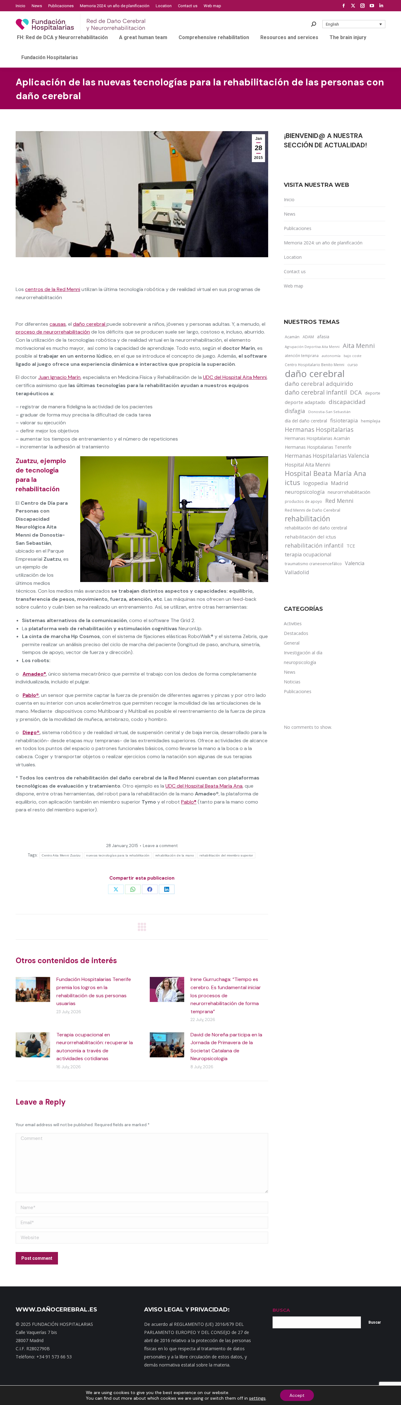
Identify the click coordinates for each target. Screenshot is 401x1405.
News (289, 214)
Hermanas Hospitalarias (319, 430)
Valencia (354, 563)
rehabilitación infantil (314, 545)
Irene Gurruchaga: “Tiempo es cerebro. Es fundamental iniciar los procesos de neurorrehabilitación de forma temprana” (225, 995)
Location (293, 257)
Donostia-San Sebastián (329, 411)
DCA (356, 392)
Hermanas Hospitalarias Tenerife (318, 447)
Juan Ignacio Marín (59, 377)
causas (57, 324)
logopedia (315, 483)
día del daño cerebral (306, 421)
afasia (323, 337)
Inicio (289, 199)
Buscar (374, 1322)
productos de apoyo (303, 501)
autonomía (331, 355)
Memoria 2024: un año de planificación (323, 243)
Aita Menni (359, 346)
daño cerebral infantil (316, 392)
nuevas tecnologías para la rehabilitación (117, 855)
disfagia (295, 411)
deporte (372, 393)
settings (257, 1398)
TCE (350, 546)
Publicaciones (297, 228)
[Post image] (33, 989)
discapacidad (347, 402)
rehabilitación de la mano (174, 855)
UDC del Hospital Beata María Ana (203, 786)
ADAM (308, 337)
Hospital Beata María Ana (325, 473)
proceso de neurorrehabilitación (53, 332)
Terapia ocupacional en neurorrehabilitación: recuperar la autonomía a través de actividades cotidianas (94, 1046)
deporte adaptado (305, 402)
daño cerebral (90, 324)
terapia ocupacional (308, 554)
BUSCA (281, 1310)
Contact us (295, 271)
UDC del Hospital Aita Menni (235, 377)
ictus (292, 482)
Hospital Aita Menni (307, 464)
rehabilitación (307, 519)
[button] (354, 24)
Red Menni (339, 500)
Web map (293, 286)
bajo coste (353, 355)
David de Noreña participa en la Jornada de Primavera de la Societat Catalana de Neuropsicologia (226, 1046)
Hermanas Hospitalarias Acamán (317, 438)
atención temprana (302, 355)
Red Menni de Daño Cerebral (312, 510)
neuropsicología (305, 491)
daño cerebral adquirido (319, 383)
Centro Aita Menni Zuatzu (61, 855)
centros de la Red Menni (52, 289)
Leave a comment (160, 845)
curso (352, 364)
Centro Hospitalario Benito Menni (314, 364)
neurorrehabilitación (349, 492)
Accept (297, 1395)
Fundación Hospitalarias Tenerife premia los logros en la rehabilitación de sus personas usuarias (93, 991)
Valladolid (297, 572)
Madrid (339, 483)
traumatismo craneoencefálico (313, 563)
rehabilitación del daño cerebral (316, 528)
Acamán (292, 337)
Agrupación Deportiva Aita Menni (312, 347)
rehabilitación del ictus (310, 537)
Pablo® (188, 802)
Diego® (31, 732)
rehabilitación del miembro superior (226, 855)
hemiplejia (370, 421)
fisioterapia (344, 420)
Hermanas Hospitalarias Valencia (327, 455)
